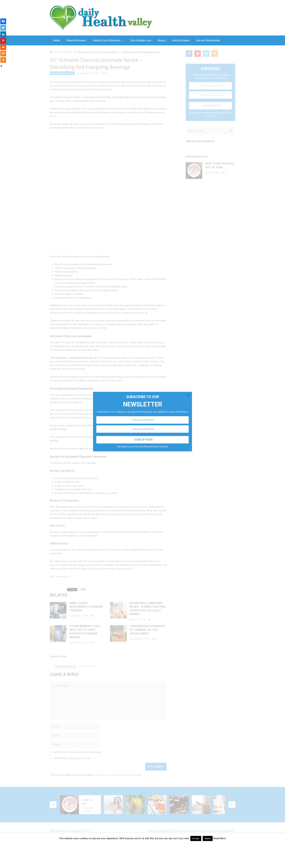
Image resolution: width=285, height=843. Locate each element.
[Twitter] (3, 28)
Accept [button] (195, 838)
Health (56, 40)
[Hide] (1, 66)
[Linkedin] (3, 34)
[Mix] (3, 53)
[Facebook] (3, 21)
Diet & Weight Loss (141, 40)
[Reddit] (3, 47)
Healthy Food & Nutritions (107, 40)
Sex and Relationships (208, 40)
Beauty (161, 40)
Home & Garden (181, 40)
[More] (3, 60)
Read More (219, 838)
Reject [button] (208, 838)
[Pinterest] (3, 41)
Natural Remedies (76, 40)
